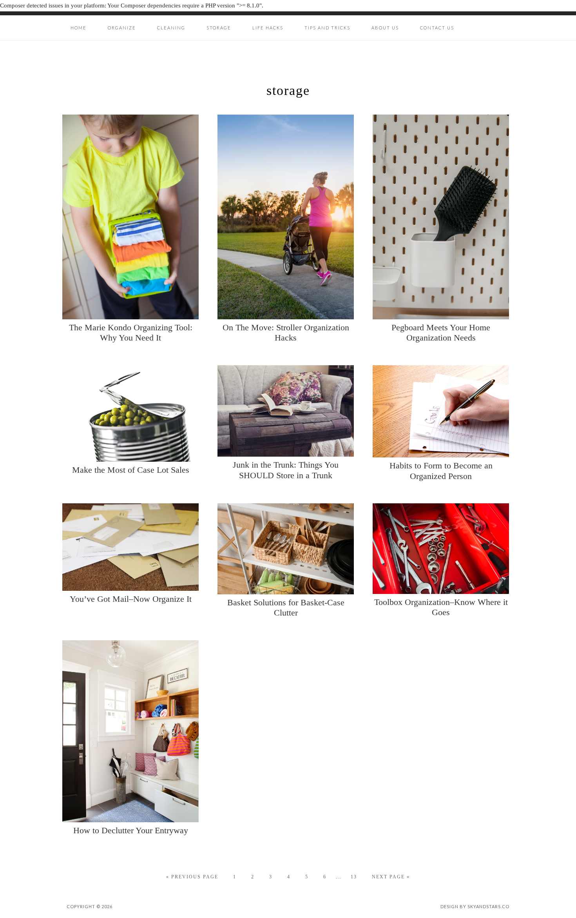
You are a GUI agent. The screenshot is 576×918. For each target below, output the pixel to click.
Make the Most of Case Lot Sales (130, 470)
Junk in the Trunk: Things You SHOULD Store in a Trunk (286, 470)
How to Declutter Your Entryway (130, 830)
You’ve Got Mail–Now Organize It (131, 599)
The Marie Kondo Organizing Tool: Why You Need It (130, 332)
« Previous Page (192, 877)
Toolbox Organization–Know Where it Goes (441, 607)
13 (354, 877)
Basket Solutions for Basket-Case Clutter (285, 607)
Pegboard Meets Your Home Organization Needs (440, 332)
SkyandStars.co (488, 906)
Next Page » (391, 877)
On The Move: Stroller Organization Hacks (286, 332)
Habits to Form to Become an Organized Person (441, 471)
